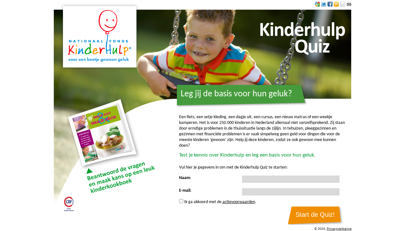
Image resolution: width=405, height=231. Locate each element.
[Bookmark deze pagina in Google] (317, 4)
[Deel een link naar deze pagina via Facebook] (330, 4)
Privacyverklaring (339, 229)
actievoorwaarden (238, 202)
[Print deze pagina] (349, 4)
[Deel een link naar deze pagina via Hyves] (336, 4)
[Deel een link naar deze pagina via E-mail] (342, 4)
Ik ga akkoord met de (203, 202)
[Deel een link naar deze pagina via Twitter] (323, 4)
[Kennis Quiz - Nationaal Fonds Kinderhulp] (99, 36)
